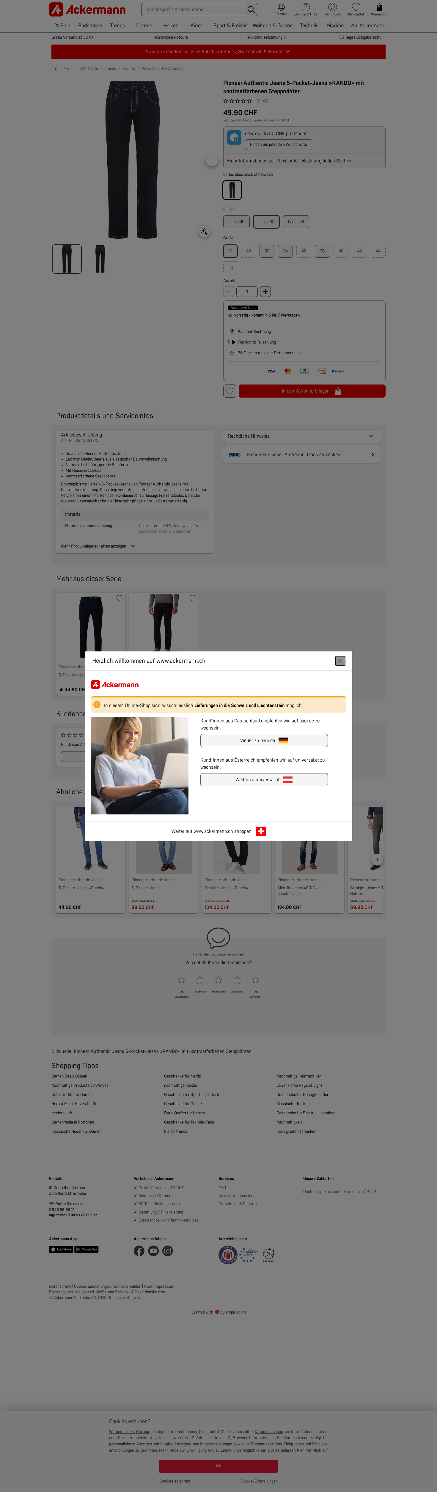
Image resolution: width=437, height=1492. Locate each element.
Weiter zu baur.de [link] (257, 740)
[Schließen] (340, 660)
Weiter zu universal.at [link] (257, 779)
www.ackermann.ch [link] (213, 831)
